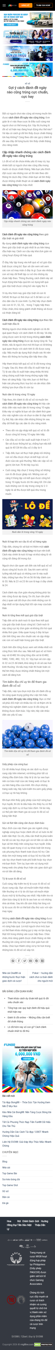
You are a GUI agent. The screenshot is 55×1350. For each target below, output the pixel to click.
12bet (24, 1336)
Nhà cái (6, 1167)
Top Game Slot (10, 1185)
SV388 (15, 1336)
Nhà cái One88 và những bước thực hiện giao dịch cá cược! (13, 977)
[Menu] (4, 5)
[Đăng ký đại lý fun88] (27, 20)
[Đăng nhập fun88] (27, 70)
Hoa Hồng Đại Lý (12, 1225)
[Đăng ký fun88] (27, 1067)
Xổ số (27, 84)
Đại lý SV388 (36, 1336)
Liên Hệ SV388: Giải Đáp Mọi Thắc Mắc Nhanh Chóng (26, 1143)
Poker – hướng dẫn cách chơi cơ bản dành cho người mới (41, 977)
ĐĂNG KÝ (25, 5)
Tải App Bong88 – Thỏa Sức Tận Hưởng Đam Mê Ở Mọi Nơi (26, 1104)
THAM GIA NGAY (43, 5)
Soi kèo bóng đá (11, 1179)
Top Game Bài (9, 1173)
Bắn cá (5, 1197)
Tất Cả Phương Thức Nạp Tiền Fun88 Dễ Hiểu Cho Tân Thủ (26, 1124)
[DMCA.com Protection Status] (43, 1344)
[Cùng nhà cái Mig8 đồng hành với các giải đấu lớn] (12, 5)
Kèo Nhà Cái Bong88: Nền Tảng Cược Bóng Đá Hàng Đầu (26, 1114)
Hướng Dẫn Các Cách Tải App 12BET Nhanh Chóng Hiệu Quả (25, 1133)
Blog (4, 1161)
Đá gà (5, 1203)
